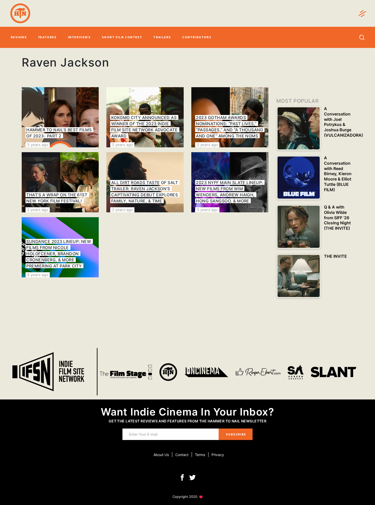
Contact (182, 454)
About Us (161, 454)
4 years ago (37, 274)
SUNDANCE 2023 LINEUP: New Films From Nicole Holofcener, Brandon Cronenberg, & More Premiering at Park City (58, 253)
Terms (200, 454)
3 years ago (37, 144)
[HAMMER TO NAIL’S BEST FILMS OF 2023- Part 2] (60, 117)
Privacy (217, 454)
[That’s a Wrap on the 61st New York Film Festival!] (60, 182)
